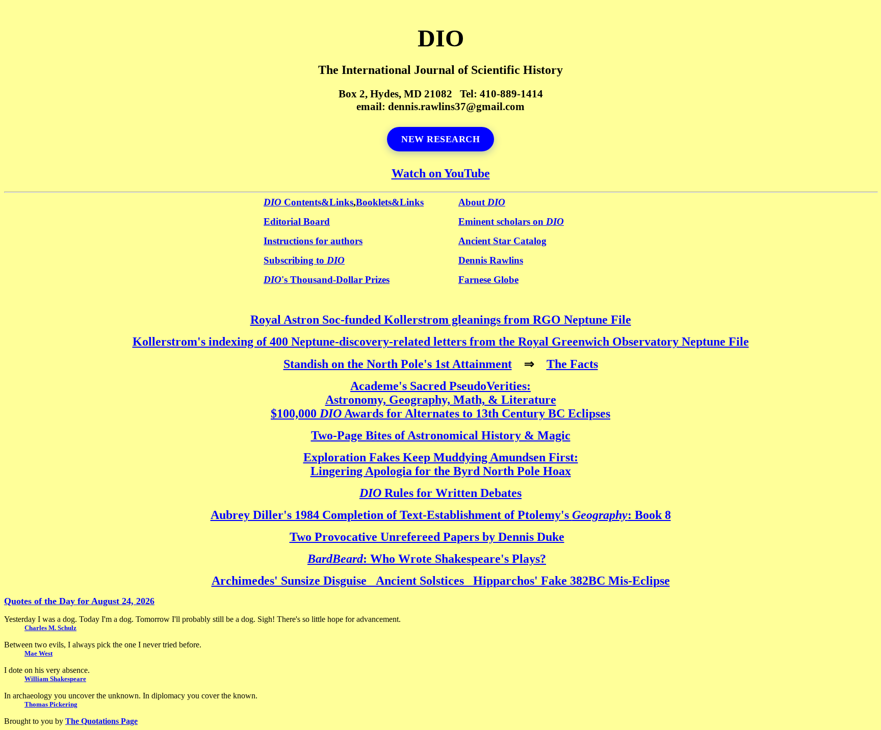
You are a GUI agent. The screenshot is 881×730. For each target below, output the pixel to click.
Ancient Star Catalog (502, 241)
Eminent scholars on (511, 221)
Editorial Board (297, 221)
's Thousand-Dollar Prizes (327, 279)
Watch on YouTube (441, 173)
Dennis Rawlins (490, 260)
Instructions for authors (313, 241)
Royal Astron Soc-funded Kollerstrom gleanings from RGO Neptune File (440, 319)
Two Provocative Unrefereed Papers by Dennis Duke (427, 536)
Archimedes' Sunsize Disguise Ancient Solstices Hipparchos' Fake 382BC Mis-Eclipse (441, 580)
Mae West (38, 653)
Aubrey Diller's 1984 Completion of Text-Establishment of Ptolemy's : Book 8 (441, 515)
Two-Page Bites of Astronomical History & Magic (441, 435)
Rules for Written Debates (440, 493)
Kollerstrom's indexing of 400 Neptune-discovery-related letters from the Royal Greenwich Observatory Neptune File (441, 341)
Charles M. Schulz (50, 628)
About (481, 202)
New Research (440, 139)
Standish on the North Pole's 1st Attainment (397, 364)
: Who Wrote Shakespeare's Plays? (426, 558)
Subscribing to (304, 260)
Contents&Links (308, 202)
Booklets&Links (390, 202)
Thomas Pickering (50, 704)
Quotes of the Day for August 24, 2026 (79, 601)
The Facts (572, 364)
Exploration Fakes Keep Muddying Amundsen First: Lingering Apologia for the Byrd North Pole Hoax (440, 464)
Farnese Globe (488, 279)
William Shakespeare (55, 679)
